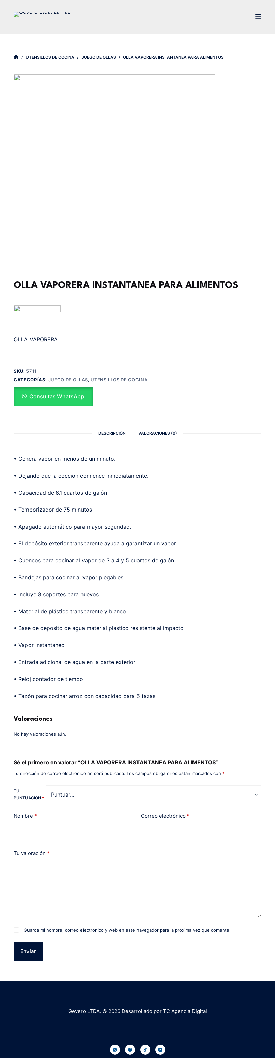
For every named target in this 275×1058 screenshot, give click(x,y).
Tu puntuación (29, 794)
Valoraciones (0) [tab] (157, 433)
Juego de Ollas (68, 379)
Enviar (28, 951)
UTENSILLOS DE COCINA (119, 379)
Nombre (25, 816)
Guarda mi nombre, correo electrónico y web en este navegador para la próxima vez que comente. (127, 930)
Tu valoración (32, 853)
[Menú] (258, 17)
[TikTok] (145, 1050)
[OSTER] (37, 317)
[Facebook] (130, 1050)
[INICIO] (16, 57)
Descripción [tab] (112, 433)
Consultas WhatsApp (56, 396)
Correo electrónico (165, 816)
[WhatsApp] (115, 1050)
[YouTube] (160, 1050)
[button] (53, 396)
